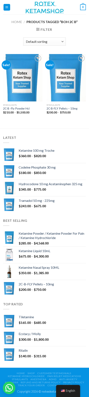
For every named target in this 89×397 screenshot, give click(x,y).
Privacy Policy (73, 382)
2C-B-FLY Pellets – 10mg (62, 108)
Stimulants (20, 379)
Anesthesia (38, 379)
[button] (9, 388)
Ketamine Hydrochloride (26, 376)
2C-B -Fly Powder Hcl (16, 108)
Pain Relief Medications (64, 376)
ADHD (53, 379)
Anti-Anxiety (68, 379)
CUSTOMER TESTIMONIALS (54, 373)
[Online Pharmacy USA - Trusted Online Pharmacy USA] (44, 7)
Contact (53, 385)
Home (16, 22)
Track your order (31, 385)
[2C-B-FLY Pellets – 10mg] (66, 77)
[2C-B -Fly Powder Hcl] (22, 77)
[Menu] (7, 7)
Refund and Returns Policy (40, 382)
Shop (31, 373)
